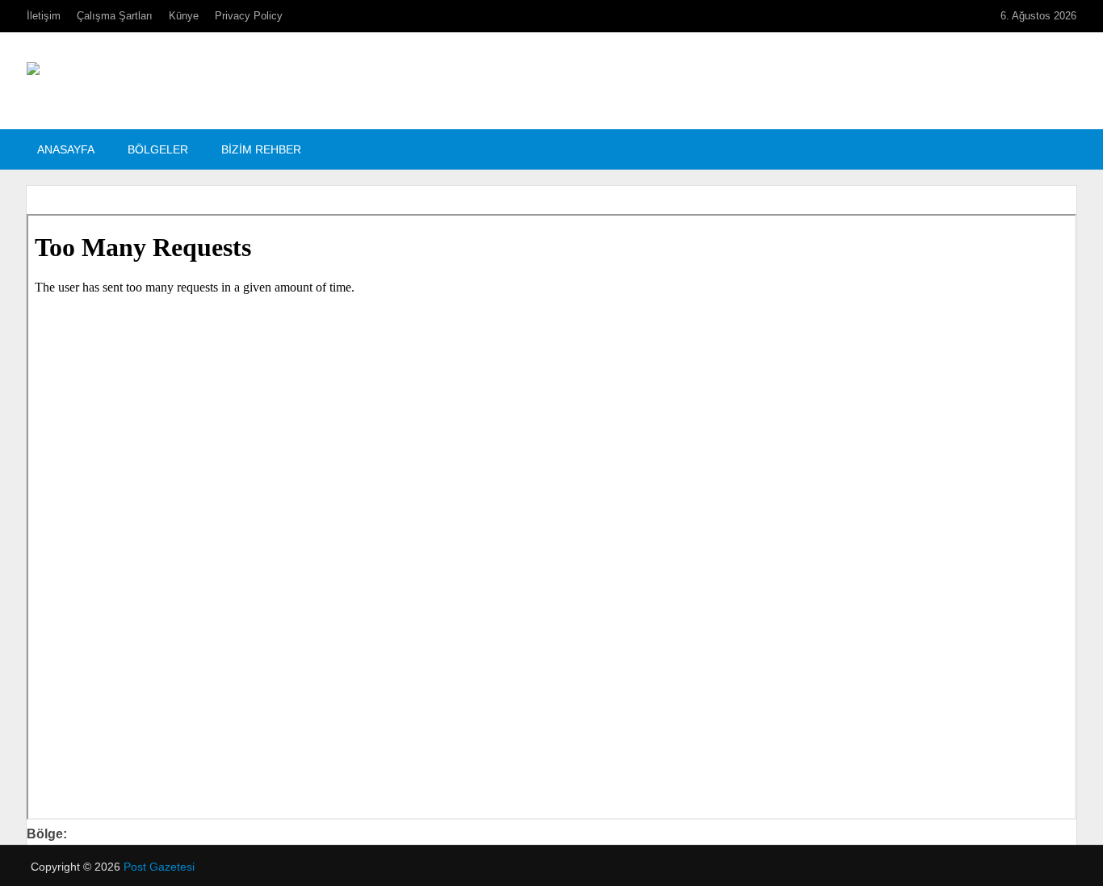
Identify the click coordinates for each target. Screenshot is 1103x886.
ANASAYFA (65, 149)
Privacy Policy (249, 16)
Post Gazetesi (159, 866)
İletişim (44, 16)
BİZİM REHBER (261, 149)
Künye (184, 16)
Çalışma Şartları (115, 16)
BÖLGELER (158, 149)
